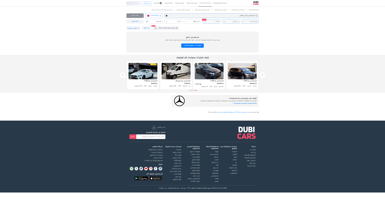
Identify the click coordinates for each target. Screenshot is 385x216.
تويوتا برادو (196, 157)
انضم (133, 137)
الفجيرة (234, 165)
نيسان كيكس (176, 158)
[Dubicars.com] (246, 133)
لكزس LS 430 (195, 181)
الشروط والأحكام (250, 155)
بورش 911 (178, 155)
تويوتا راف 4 (196, 165)
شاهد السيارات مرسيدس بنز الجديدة (245, 103)
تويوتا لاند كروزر (195, 152)
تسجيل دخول (133, 3)
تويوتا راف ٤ (177, 174)
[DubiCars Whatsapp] (131, 168)
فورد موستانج (195, 168)
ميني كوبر (178, 177)
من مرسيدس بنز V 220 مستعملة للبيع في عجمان (233, 112)
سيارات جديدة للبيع (156, 155)
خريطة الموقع (158, 147)
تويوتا (216, 152)
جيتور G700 (177, 161)
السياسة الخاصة (250, 158)
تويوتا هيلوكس (195, 173)
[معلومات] (176, 28)
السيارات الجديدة (157, 152)
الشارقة (234, 171)
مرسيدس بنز (214, 154)
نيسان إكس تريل (175, 171)
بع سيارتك (146, 3)
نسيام (216, 157)
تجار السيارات (251, 166)
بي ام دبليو (215, 162)
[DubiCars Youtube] (146, 168)
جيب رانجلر (196, 176)
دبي (236, 162)
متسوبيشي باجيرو (194, 179)
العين (235, 157)
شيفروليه (215, 173)
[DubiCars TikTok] (141, 168)
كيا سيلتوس (177, 166)
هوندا (216, 179)
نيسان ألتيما (196, 162)
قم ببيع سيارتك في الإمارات (153, 161)
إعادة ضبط (135, 21)
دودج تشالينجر (176, 169)
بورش (216, 181)
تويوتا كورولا (196, 171)
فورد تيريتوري (177, 179)
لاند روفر (215, 168)
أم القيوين (234, 173)
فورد (217, 165)
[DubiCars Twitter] (136, 168)
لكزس (216, 160)
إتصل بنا (253, 150)
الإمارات (234, 152)
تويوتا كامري (196, 160)
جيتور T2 (178, 150)
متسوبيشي (214, 176)
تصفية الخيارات (153, 15)
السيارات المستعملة (156, 150)
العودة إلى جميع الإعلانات (192, 45)
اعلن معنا (252, 163)
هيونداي (215, 171)
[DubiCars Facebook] (155, 168)
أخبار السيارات (158, 158)
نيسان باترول (195, 154)
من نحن (253, 152)
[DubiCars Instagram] (151, 168)
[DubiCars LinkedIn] (160, 168)
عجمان (235, 160)
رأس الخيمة (233, 168)
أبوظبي (235, 154)
